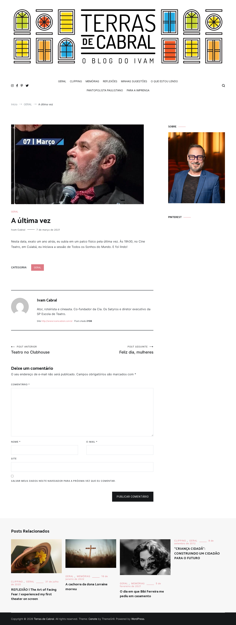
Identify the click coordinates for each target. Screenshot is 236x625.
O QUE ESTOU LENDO (164, 81)
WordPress (137, 618)
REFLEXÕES (110, 81)
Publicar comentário (133, 496)
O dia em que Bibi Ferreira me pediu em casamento (142, 594)
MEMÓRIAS (92, 81)
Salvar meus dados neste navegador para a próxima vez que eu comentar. (63, 480)
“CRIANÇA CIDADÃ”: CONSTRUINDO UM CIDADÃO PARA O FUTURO (197, 553)
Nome (15, 441)
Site (14, 458)
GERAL (62, 81)
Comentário (20, 384)
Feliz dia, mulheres (136, 349)
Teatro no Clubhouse (30, 349)
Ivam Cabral (18, 229)
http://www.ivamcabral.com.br (56, 321)
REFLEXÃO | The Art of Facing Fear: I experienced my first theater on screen (33, 594)
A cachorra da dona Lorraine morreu (86, 587)
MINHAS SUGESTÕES (134, 81)
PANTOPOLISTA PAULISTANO (105, 90)
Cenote (92, 618)
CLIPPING (76, 81)
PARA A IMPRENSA (138, 90)
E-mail (91, 441)
